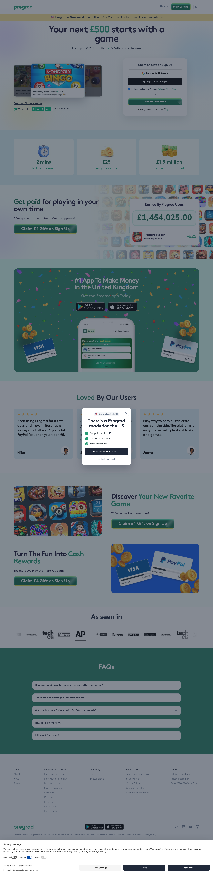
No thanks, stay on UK (106, 459)
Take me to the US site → (106, 452)
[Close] (126, 413)
